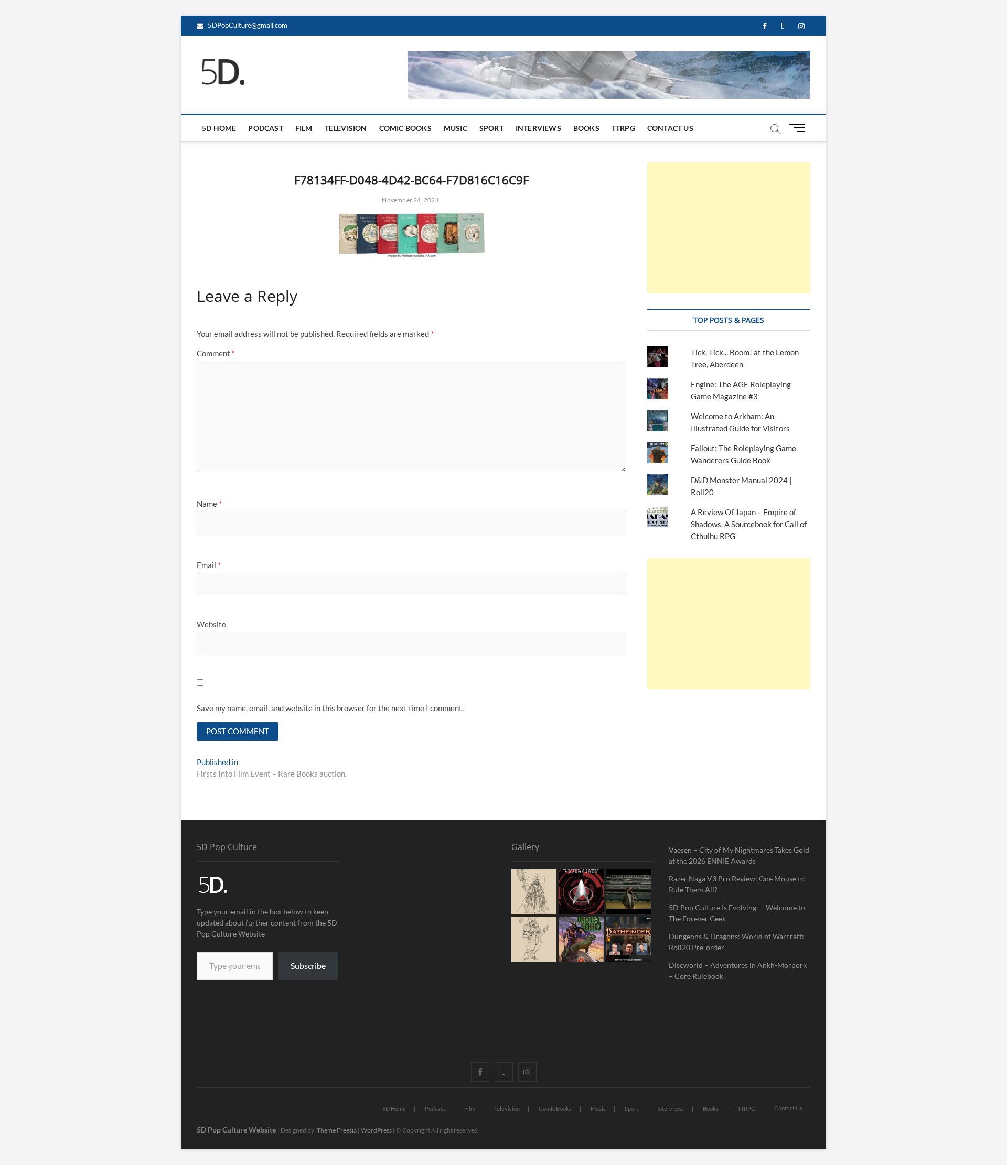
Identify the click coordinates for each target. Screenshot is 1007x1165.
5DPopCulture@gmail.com (246, 25)
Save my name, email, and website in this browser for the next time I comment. (330, 708)
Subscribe (308, 966)
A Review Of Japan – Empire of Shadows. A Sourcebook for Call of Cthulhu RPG (749, 524)
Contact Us (670, 128)
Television (346, 128)
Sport (491, 128)
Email (209, 565)
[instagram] (801, 26)
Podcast (265, 128)
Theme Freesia (337, 1130)
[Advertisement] (728, 227)
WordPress (376, 1130)
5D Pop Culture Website (237, 1129)
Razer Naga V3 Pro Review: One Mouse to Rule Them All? (737, 884)
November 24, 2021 (410, 200)
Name (209, 503)
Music (455, 128)
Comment (216, 353)
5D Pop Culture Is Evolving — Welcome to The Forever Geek (737, 913)
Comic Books (405, 128)
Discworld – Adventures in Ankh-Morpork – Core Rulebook (738, 971)
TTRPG (623, 128)
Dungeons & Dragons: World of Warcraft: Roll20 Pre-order (736, 942)
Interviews (538, 128)
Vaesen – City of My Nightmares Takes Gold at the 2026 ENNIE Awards (739, 855)
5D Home (219, 128)
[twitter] (783, 26)
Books (586, 128)
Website (211, 624)
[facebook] (764, 26)
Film (304, 128)
